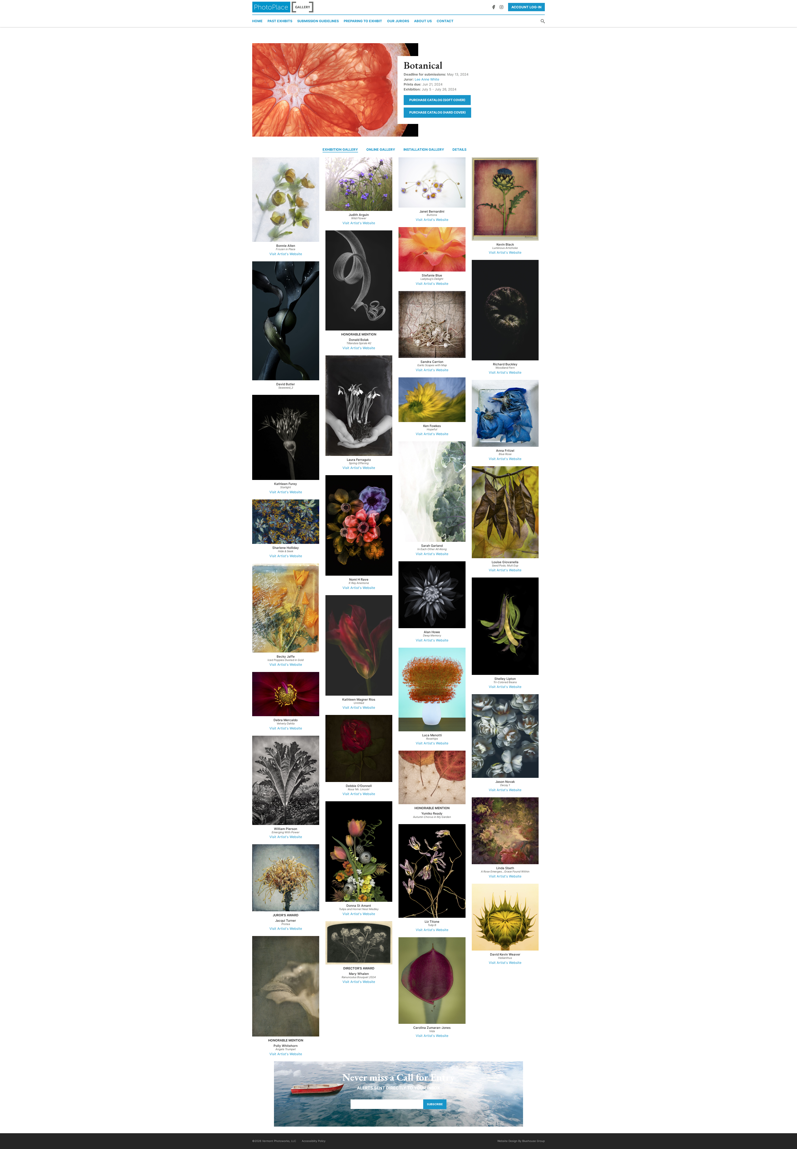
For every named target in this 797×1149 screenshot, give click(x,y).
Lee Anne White (427, 79)
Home (257, 21)
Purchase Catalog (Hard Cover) (437, 112)
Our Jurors (398, 21)
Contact (445, 21)
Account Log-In (526, 7)
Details (459, 149)
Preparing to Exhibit (363, 21)
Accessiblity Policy (313, 1141)
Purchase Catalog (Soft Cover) (437, 100)
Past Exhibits (280, 21)
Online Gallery (380, 149)
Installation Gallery (423, 149)
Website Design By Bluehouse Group (521, 1141)
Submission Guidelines (318, 21)
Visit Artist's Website (285, 254)
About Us (423, 21)
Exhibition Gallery (340, 149)
